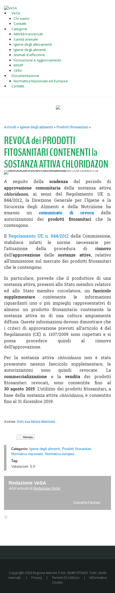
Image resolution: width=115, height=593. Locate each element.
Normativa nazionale (27, 454)
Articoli (10, 127)
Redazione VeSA (46, 488)
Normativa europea (59, 454)
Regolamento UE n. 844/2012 (39, 236)
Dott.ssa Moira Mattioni (36, 421)
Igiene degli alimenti (36, 127)
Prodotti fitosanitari (72, 127)
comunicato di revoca (66, 212)
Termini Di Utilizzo (65, 577)
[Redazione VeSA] (52, 482)
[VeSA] (10, 7)
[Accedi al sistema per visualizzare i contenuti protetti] (58, 107)
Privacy (36, 577)
